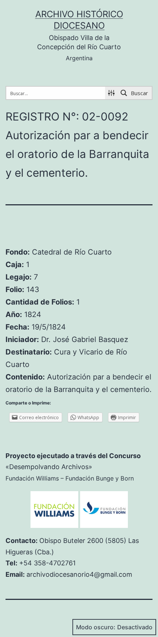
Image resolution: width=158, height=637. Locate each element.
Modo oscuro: (95, 627)
